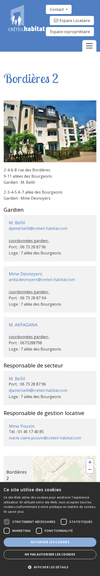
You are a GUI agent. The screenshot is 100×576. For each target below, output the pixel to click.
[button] (50, 567)
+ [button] (90, 462)
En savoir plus (14, 512)
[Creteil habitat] (26, 18)
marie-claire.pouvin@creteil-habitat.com (45, 438)
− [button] (90, 469)
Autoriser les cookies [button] (50, 542)
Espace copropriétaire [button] (70, 31)
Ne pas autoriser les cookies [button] (50, 554)
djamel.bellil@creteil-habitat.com (38, 228)
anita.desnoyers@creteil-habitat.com (42, 279)
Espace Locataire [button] (74, 20)
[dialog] (50, 529)
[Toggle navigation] (89, 46)
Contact (57, 9)
